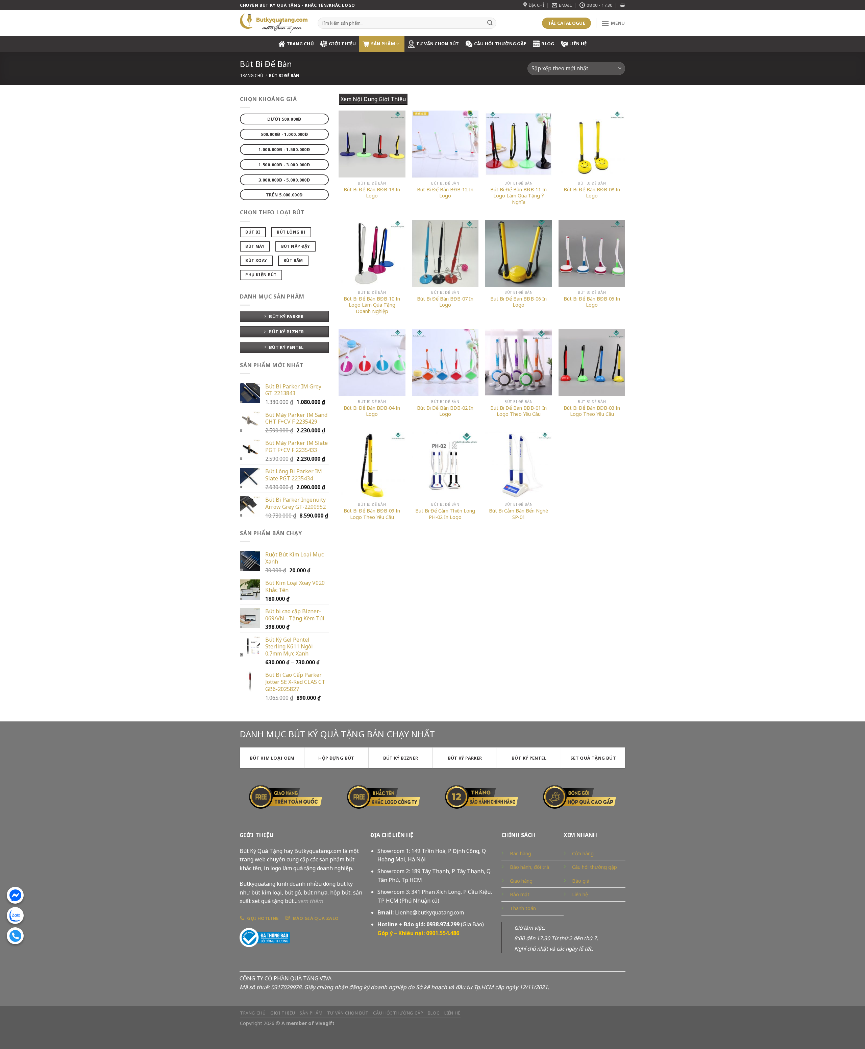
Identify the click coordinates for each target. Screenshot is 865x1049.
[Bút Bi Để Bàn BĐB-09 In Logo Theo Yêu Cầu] (372, 465)
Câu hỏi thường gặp (594, 867)
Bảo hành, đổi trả (529, 867)
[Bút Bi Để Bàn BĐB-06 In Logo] (518, 253)
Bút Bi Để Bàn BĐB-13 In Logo (372, 193)
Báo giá (580, 881)
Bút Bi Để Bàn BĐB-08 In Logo (592, 193)
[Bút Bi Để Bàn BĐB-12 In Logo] (445, 144)
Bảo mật (519, 894)
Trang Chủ (300, 44)
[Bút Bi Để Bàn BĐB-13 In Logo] (372, 144)
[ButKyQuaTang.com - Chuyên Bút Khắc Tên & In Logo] (273, 23)
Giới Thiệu (342, 44)
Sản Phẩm (383, 44)
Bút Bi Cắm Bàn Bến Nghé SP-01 (518, 514)
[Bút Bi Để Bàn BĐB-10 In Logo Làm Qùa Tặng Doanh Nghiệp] (372, 253)
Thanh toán (523, 908)
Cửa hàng (583, 853)
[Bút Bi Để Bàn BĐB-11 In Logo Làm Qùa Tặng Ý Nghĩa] (518, 144)
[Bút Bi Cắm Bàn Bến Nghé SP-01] (518, 465)
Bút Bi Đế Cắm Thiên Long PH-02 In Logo (445, 514)
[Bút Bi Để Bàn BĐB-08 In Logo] (592, 144)
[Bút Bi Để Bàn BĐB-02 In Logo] (445, 362)
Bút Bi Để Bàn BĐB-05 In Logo (592, 302)
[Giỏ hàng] (622, 5)
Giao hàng (521, 881)
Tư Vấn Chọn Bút (437, 44)
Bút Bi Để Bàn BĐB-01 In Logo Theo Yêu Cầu (518, 411)
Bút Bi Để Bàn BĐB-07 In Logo (445, 302)
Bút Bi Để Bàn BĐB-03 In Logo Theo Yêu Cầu (592, 411)
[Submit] (490, 23)
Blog (547, 44)
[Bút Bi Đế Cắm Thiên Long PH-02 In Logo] (445, 465)
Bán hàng (520, 853)
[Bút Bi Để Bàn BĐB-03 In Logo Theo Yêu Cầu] (592, 362)
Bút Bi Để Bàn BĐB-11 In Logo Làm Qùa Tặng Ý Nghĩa (518, 196)
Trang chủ (251, 75)
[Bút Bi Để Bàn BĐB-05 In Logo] (592, 253)
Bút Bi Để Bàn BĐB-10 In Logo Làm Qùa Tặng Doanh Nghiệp (372, 305)
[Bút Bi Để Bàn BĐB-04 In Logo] (372, 362)
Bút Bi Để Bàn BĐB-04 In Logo (372, 411)
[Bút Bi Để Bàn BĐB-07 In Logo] (445, 253)
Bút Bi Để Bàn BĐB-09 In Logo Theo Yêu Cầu (372, 514)
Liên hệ (578, 44)
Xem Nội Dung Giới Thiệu (373, 99)
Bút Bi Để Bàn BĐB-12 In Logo (445, 193)
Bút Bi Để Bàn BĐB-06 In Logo (518, 302)
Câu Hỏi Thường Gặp (500, 44)
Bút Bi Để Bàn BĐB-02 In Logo (445, 411)
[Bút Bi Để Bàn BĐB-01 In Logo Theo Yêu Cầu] (518, 362)
